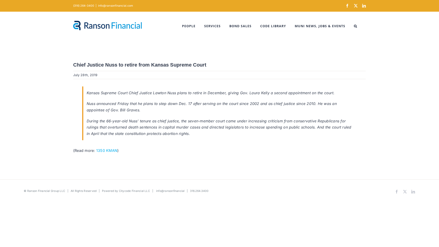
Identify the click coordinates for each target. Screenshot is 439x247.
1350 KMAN (106, 150)
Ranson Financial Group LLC (46, 191)
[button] (355, 26)
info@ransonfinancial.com (115, 5)
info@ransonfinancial (170, 191)
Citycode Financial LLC (134, 191)
